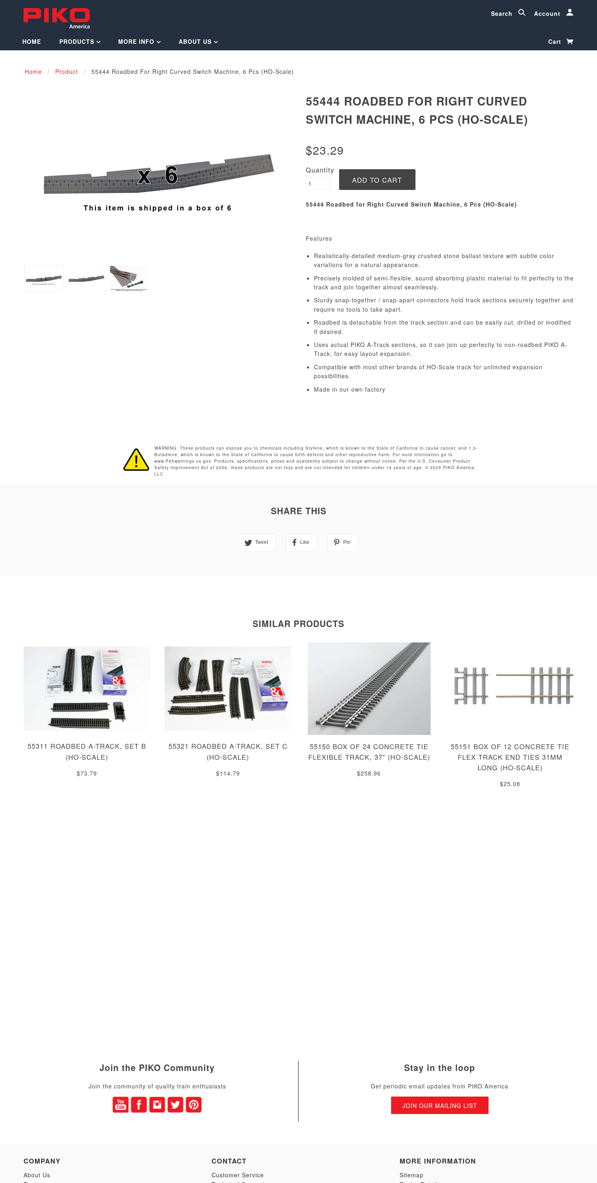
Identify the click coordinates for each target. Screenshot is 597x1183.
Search (503, 13)
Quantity (320, 170)
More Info (137, 41)
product (66, 71)
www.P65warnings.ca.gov (182, 461)
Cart (555, 41)
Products (77, 41)
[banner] (57, 17)
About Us (196, 41)
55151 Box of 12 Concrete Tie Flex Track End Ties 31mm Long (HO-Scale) (510, 756)
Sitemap (412, 1175)
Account (548, 13)
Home (31, 41)
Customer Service (238, 1175)
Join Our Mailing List (439, 1105)
